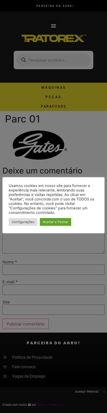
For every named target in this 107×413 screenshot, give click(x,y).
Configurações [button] (23, 222)
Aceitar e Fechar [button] (55, 222)
